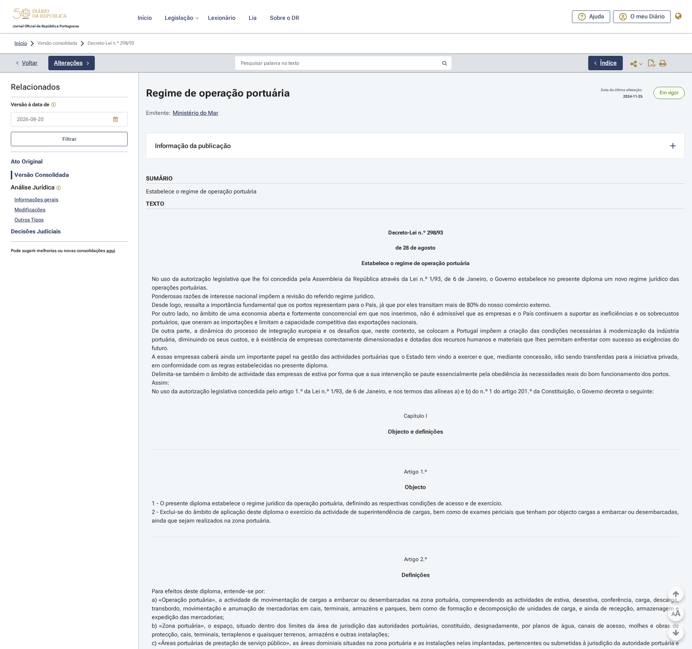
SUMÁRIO (159, 178)
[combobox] (69, 119)
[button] (40, 15)
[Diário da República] (40, 15)
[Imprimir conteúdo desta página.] (663, 64)
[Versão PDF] (652, 64)
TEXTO (155, 203)
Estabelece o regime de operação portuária (201, 191)
